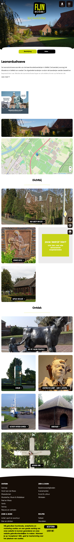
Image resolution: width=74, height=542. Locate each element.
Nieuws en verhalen (8, 510)
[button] (3, 4)
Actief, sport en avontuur (10, 518)
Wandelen (42, 521)
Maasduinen (6, 494)
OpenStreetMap (62, 173)
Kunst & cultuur (44, 494)
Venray (4, 507)
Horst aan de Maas (8, 491)
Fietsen (40, 518)
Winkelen (41, 497)
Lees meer (5, 77)
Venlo (3, 504)
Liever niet (50, 530)
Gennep (4, 488)
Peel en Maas (6, 500)
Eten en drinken (7, 521)
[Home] (37, 11)
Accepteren (51, 526)
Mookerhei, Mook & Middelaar (12, 497)
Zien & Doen (70, 225)
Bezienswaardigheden (46, 488)
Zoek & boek (70, 232)
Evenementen (43, 491)
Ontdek (70, 219)
